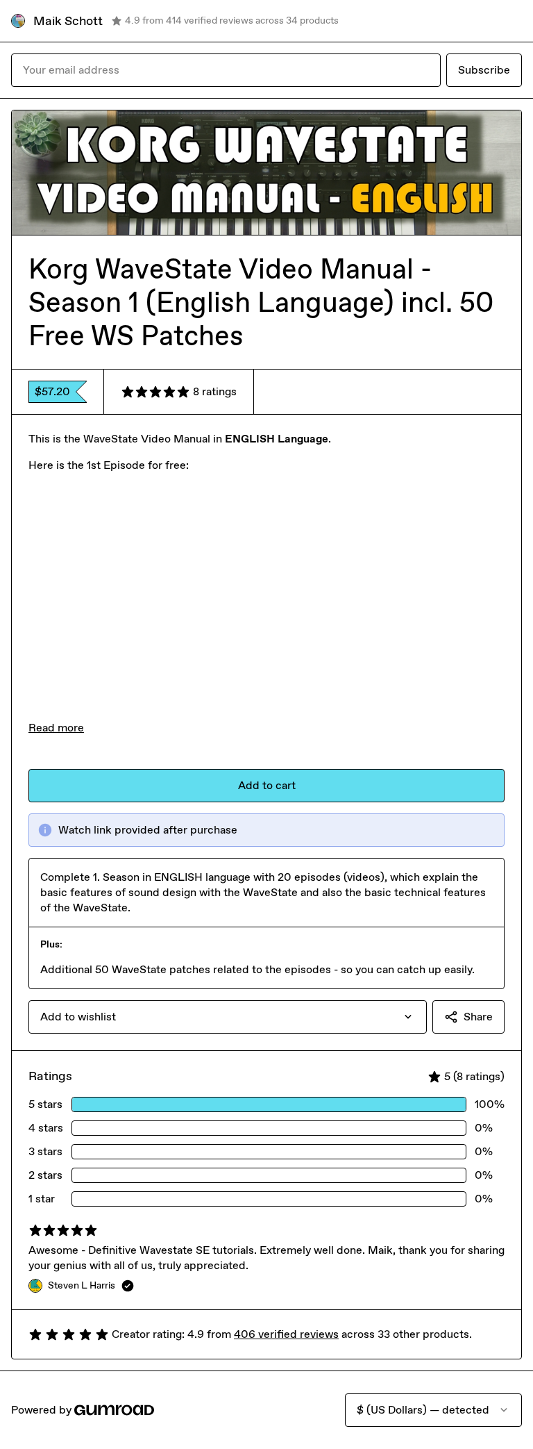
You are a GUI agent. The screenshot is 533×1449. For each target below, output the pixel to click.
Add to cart (267, 785)
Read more (56, 727)
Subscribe (484, 69)
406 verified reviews (286, 1334)
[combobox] (227, 1017)
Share (478, 1016)
